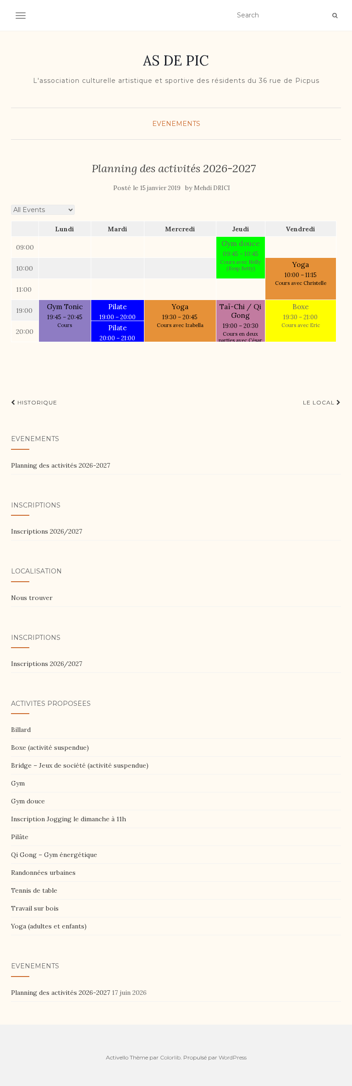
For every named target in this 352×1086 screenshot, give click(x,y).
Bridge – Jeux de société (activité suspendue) (79, 765)
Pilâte (19, 837)
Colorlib (170, 1057)
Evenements (176, 124)
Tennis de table (34, 890)
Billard (21, 730)
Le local (319, 402)
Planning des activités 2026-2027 (60, 465)
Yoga (300, 264)
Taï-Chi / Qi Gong (240, 311)
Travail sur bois (35, 908)
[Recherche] (335, 15)
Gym (18, 783)
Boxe (300, 306)
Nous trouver (32, 598)
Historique (36, 402)
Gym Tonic (65, 306)
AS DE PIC (176, 60)
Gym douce (240, 243)
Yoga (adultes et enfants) (49, 926)
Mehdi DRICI (212, 188)
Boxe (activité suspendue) (50, 747)
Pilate (117, 306)
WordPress (233, 1057)
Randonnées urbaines (43, 872)
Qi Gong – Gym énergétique (54, 855)
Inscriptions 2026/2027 (46, 531)
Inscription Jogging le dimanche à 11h (68, 819)
